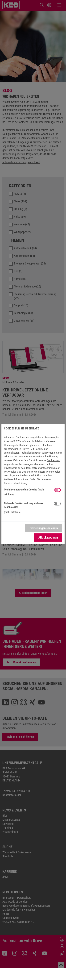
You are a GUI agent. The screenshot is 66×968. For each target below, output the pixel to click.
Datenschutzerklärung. (16, 483)
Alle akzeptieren (48, 537)
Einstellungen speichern (43, 528)
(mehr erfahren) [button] (12, 512)
